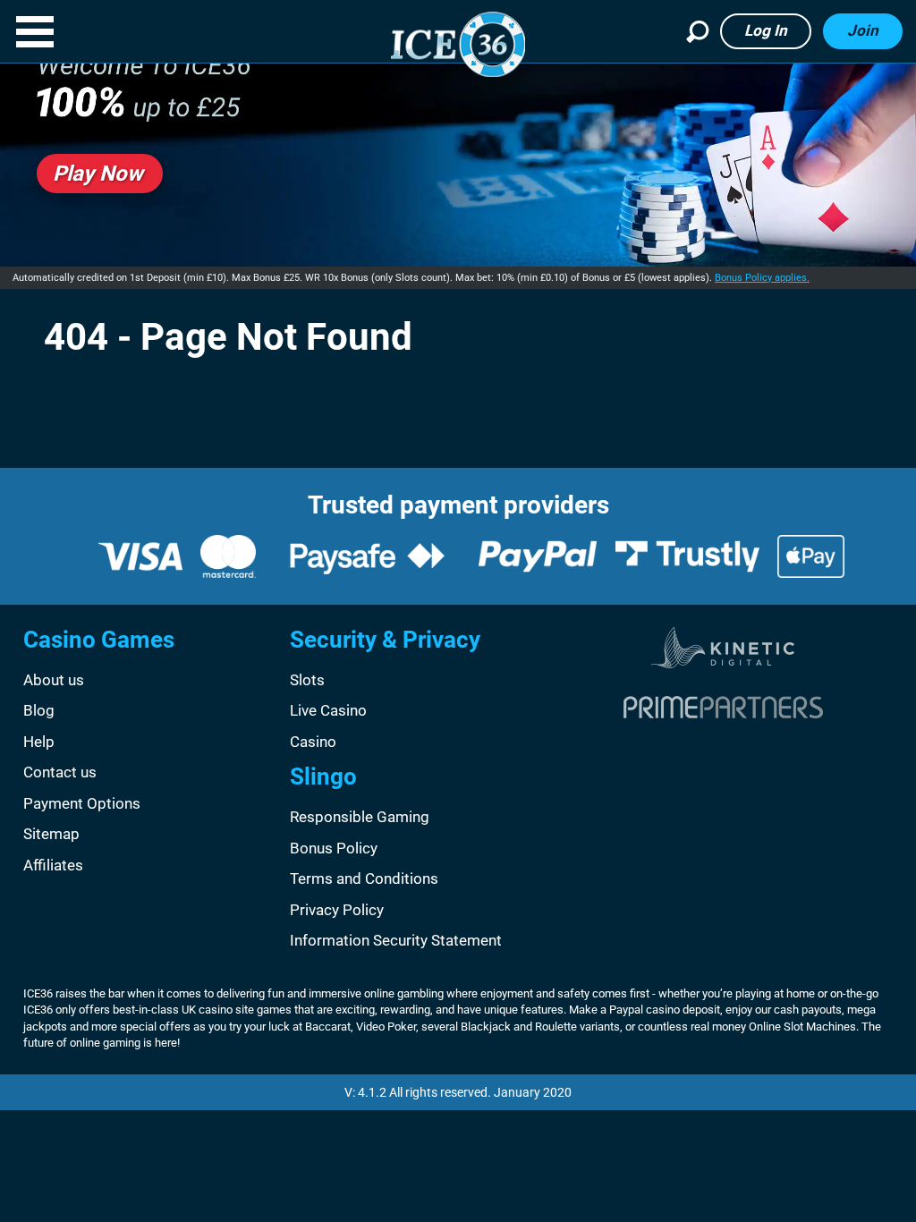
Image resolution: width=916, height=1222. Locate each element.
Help (39, 742)
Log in (765, 30)
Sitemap (51, 834)
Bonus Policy (333, 848)
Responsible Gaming (359, 817)
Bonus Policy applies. (762, 278)
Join (862, 30)
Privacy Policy (337, 910)
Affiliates (53, 865)
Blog (39, 710)
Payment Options (81, 803)
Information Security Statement (396, 940)
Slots (307, 680)
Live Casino (328, 710)
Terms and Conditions (364, 878)
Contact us (60, 772)
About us (53, 680)
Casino (313, 742)
